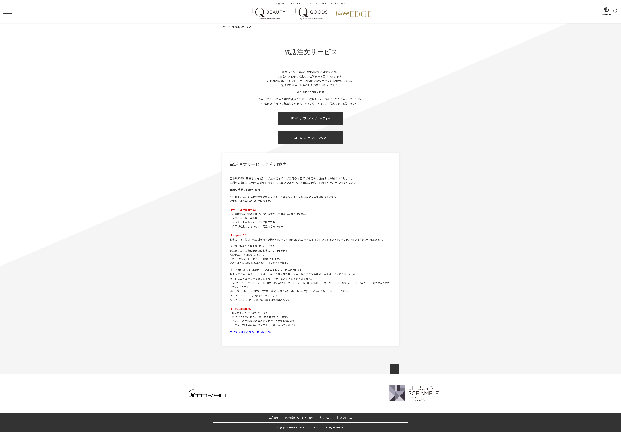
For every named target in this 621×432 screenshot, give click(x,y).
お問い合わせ (327, 417)
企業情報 (273, 417)
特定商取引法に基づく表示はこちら (251, 332)
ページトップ (394, 369)
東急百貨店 (346, 417)
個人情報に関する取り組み (299, 417)
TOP (224, 26)
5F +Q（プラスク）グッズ (310, 138)
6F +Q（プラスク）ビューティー (311, 118)
